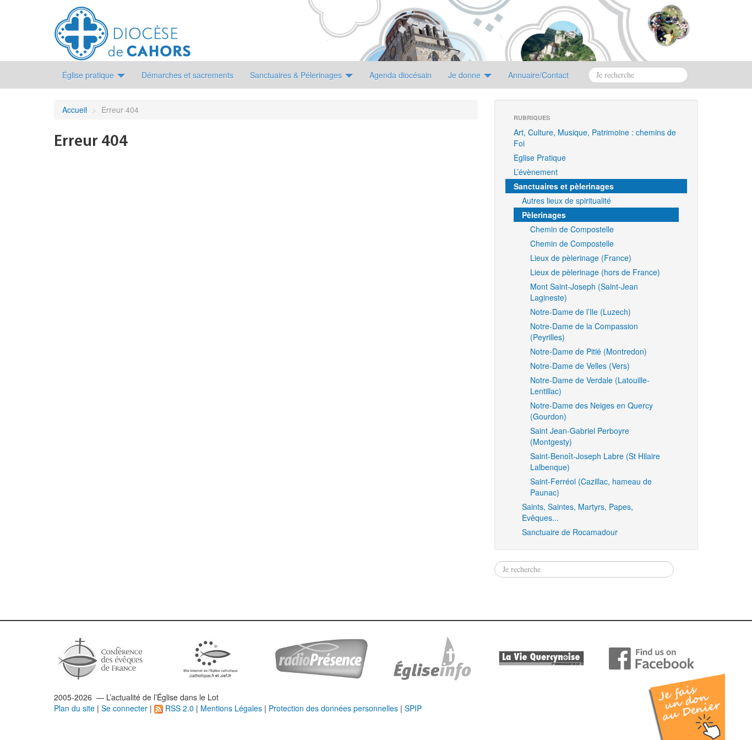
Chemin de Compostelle (572, 229)
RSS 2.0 (178, 708)
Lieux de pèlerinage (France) (580, 257)
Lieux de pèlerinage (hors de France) (595, 272)
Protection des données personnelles (333, 708)
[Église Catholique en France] (100, 657)
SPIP (413, 708)
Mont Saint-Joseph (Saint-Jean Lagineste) (584, 292)
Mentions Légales (231, 708)
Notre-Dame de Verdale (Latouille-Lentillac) (590, 385)
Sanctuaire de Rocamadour (570, 531)
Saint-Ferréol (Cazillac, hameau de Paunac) (591, 487)
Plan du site (74, 708)
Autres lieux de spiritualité (566, 200)
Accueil (74, 109)
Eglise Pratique (540, 157)
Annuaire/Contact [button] (538, 74)
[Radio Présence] (321, 657)
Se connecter (124, 708)
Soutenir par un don (697, 698)
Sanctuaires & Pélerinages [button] (297, 74)
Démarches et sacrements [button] (187, 74)
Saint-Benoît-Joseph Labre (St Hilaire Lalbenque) (595, 461)
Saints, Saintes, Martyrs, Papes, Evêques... (577, 512)
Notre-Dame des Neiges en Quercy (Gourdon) (591, 411)
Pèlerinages (544, 214)
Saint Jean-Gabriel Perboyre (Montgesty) (579, 436)
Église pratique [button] (89, 74)
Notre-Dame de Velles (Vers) (580, 365)
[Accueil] (122, 29)
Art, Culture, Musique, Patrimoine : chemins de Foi (595, 138)
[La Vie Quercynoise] (541, 657)
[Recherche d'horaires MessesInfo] (431, 657)
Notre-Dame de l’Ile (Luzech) (580, 311)
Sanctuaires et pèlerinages (564, 186)
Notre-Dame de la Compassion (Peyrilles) (584, 331)
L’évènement (536, 171)
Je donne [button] (465, 74)
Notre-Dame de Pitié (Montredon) (588, 351)
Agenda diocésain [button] (400, 74)
